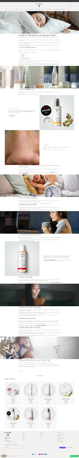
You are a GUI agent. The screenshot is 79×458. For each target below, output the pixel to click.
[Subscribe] (23, 447)
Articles (23, 438)
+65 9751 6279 (9, 441)
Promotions (41, 434)
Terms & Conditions (60, 441)
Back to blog (40, 375)
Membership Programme (61, 434)
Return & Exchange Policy (61, 438)
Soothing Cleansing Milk (27, 111)
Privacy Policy (59, 436)
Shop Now (12, 403)
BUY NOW (12, 115)
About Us (23, 434)
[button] (17, 9)
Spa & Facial (41, 436)
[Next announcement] (74, 1)
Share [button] (22, 371)
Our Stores (23, 436)
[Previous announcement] (5, 1)
